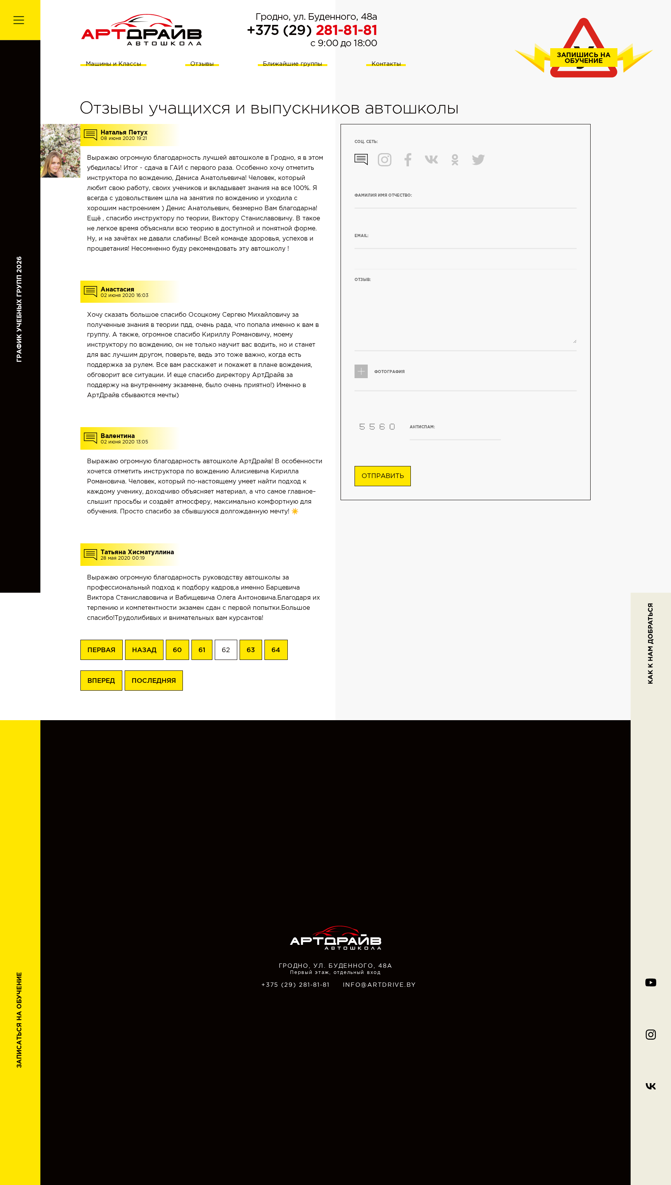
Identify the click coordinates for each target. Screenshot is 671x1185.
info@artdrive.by (379, 985)
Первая (101, 649)
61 (201, 649)
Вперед (101, 680)
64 (275, 649)
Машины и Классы (113, 64)
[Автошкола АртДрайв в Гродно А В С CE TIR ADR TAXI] (141, 29)
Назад (144, 649)
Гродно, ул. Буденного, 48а (316, 16)
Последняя (154, 680)
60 (177, 649)
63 (251, 649)
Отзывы (202, 64)
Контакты (386, 64)
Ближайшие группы (292, 64)
